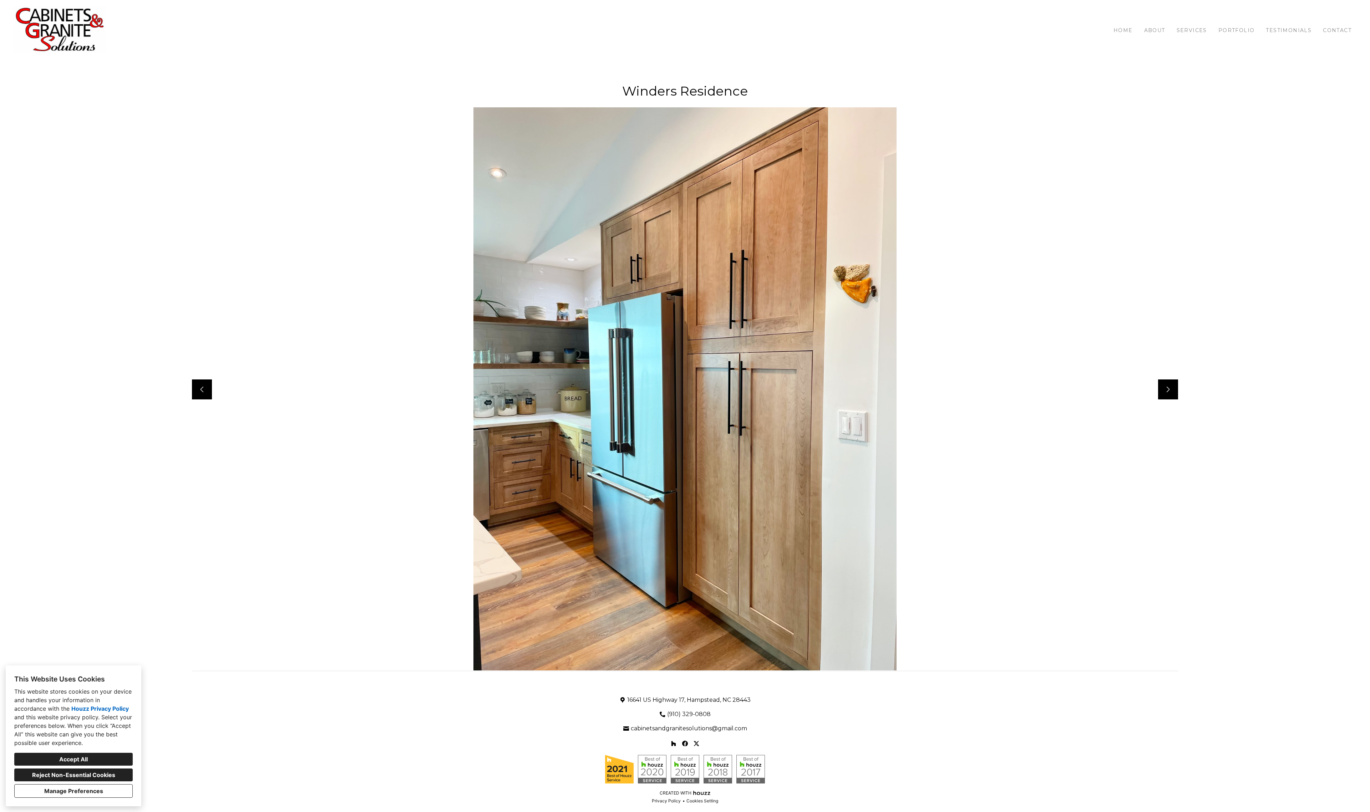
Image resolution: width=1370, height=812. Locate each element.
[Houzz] (673, 743)
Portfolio (1236, 30)
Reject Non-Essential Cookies (73, 774)
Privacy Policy (666, 800)
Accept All (73, 759)
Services (1192, 30)
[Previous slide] (202, 389)
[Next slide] (1168, 389)
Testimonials (1288, 30)
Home (1123, 30)
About (1154, 30)
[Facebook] (685, 743)
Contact (1337, 30)
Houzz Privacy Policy (100, 708)
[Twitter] (696, 743)
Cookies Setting (702, 800)
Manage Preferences (73, 791)
